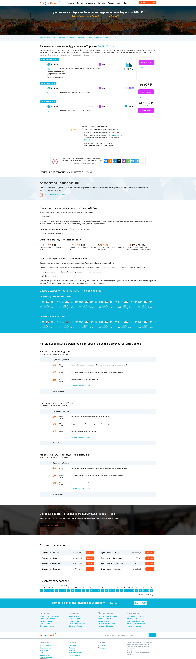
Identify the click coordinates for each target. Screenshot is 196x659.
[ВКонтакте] (106, 161)
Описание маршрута (66, 38)
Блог (125, 3)
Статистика (81, 38)
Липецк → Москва (46, 621)
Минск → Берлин (75, 619)
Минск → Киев (132, 619)
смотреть (90, 552)
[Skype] (133, 161)
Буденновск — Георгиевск (111, 569)
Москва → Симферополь (48, 619)
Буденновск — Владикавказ (112, 564)
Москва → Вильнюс (134, 626)
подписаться (140, 603)
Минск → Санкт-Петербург (136, 623)
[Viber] (124, 161)
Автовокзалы (90, 3)
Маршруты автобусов (46, 645)
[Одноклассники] (110, 161)
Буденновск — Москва (50, 553)
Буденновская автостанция (55, 194)
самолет (117, 135)
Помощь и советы (114, 3)
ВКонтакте (103, 645)
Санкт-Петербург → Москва (49, 616)
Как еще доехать (95, 38)
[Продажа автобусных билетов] (50, 3)
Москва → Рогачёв (104, 619)
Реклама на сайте (74, 655)
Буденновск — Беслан (50, 558)
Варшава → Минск (75, 626)
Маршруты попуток (45, 648)
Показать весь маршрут (81, 385)
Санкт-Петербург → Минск (107, 623)
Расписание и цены (47, 38)
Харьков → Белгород (105, 626)
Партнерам (72, 650)
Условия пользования (75, 652)
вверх (152, 635)
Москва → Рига (103, 621)
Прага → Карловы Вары (77, 623)
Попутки (80, 3)
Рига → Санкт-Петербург (135, 616)
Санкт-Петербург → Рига (135, 621)
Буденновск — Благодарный (112, 558)
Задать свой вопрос (53, 525)
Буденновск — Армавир (110, 553)
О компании (72, 645)
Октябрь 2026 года (146, 595)
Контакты (101, 3)
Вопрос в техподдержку (148, 2)
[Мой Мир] (115, 161)
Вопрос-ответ (110, 38)
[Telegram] (137, 161)
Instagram (103, 648)
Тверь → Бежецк (45, 623)
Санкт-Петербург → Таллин (107, 616)
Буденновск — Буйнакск (51, 564)
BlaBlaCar (87, 140)
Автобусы (70, 3)
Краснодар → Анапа (47, 626)
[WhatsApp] (128, 161)
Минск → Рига (74, 616)
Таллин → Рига (74, 621)
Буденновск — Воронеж (51, 569)
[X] (119, 161)
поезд (111, 135)
